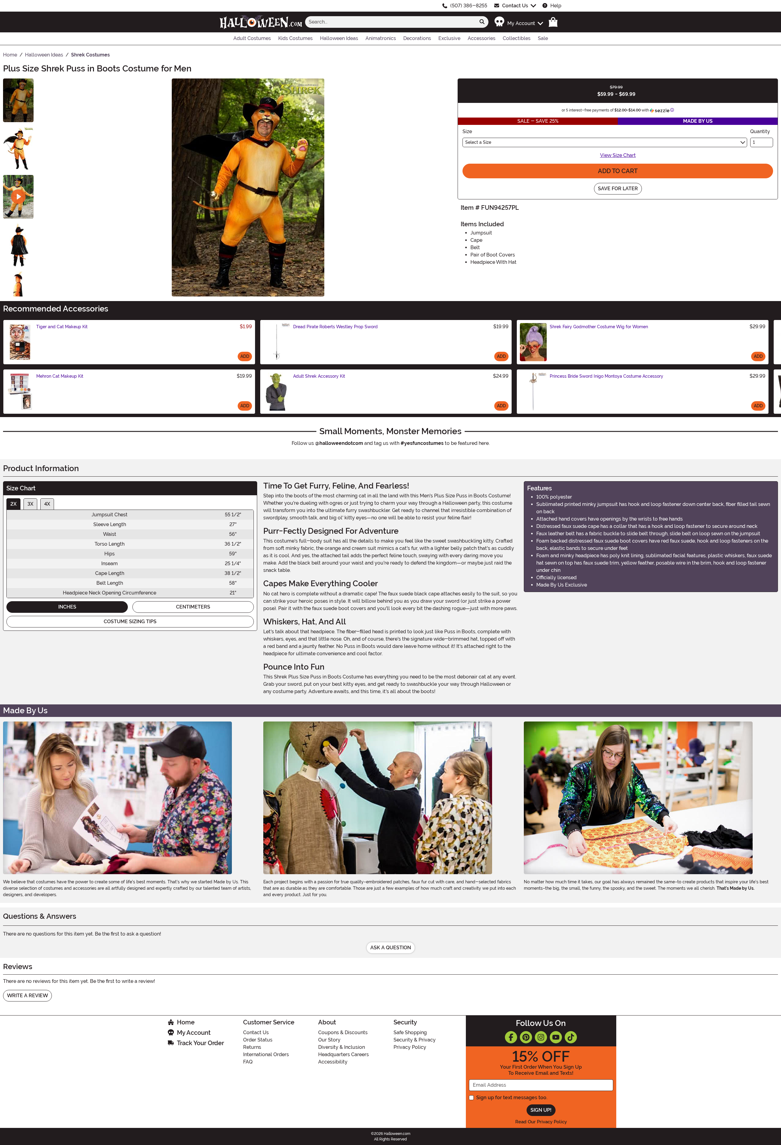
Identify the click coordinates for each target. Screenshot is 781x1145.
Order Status (257, 1040)
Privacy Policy (410, 1047)
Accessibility (332, 1062)
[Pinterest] (526, 1037)
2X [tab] (13, 504)
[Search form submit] (482, 22)
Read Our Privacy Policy (541, 1122)
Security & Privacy (415, 1040)
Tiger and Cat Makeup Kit (62, 326)
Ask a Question (390, 948)
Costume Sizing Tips (130, 621)
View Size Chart (618, 155)
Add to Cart (618, 171)
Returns (252, 1047)
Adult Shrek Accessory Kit (319, 376)
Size (467, 131)
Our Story (329, 1040)
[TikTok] (571, 1037)
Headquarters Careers (343, 1054)
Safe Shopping (410, 1032)
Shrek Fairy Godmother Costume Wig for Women (599, 326)
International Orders (266, 1054)
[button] (518, 21)
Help (555, 6)
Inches (67, 607)
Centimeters (193, 607)
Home (186, 1022)
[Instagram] (541, 1037)
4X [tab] (47, 504)
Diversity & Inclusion (341, 1047)
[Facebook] (511, 1037)
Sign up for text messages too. (511, 1097)
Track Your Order (200, 1043)
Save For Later (618, 188)
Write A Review (27, 995)
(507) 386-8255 (468, 6)
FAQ (248, 1062)
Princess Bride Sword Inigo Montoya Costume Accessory (606, 376)
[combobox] (390, 22)
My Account (194, 1032)
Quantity (760, 131)
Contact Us (515, 6)
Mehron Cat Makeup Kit (59, 376)
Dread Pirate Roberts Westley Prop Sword (335, 326)
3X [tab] (30, 504)
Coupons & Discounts (343, 1032)
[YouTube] (556, 1037)
